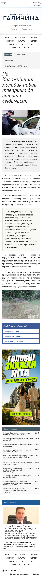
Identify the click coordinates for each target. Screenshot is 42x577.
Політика (33, 38)
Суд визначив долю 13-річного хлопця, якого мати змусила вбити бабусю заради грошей (18, 457)
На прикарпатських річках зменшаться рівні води (18, 439)
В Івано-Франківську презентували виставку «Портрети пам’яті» (16, 434)
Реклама (14, 29)
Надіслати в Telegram (13, 336)
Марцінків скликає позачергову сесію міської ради (17, 445)
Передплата (27, 29)
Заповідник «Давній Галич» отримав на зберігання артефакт (18, 451)
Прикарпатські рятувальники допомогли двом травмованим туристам (15, 490)
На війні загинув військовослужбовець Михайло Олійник (17, 464)
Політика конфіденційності (20, 574)
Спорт (31, 44)
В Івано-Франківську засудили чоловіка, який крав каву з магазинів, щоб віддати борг (17, 483)
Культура (21, 41)
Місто (7, 38)
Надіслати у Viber (11, 331)
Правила (36, 574)
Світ (22, 44)
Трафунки (12, 44)
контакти (37, 5)
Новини (8, 55)
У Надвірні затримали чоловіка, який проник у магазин (17, 476)
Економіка (9, 41)
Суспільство (19, 38)
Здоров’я (34, 41)
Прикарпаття (20, 55)
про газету (37, 2)
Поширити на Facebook (14, 341)
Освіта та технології (21, 48)
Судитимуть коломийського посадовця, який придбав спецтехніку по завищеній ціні (18, 470)
